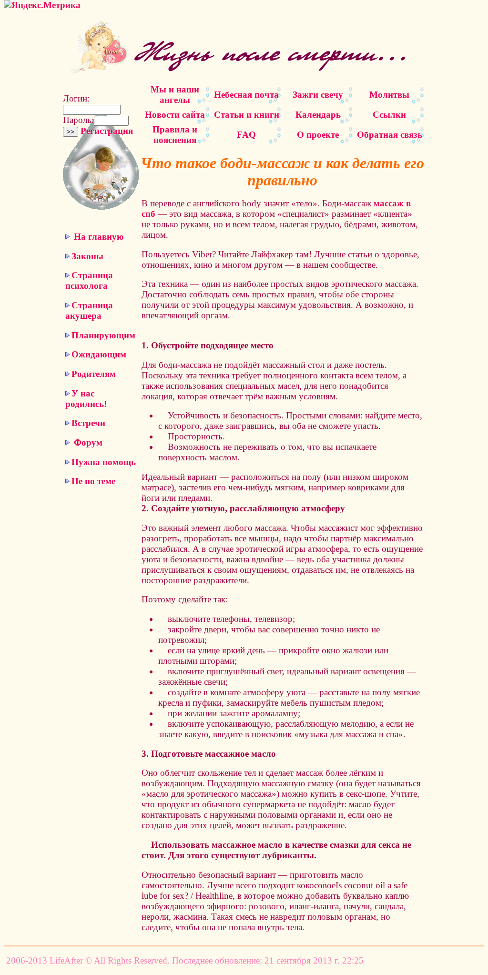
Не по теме (93, 481)
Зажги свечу (318, 95)
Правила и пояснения (174, 134)
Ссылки (389, 115)
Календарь (318, 115)
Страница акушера (89, 310)
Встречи (88, 423)
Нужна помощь (103, 462)
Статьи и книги (246, 115)
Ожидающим (98, 354)
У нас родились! (86, 398)
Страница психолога (89, 280)
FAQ (246, 135)
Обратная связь (389, 135)
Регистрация (107, 131)
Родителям (93, 374)
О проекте (318, 135)
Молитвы (389, 95)
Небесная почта (246, 95)
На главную (99, 237)
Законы (87, 256)
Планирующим (103, 335)
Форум (88, 442)
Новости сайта (175, 115)
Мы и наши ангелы (175, 94)
